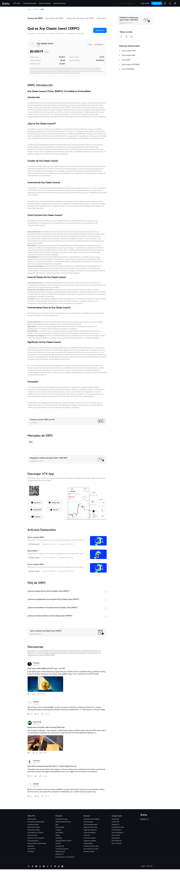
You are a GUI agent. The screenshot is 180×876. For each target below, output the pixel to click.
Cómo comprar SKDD (36, 537)
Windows (37, 517)
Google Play (55, 502)
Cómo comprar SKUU (36, 564)
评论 (31, 714)
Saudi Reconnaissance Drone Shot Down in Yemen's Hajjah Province (52, 766)
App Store (37, 502)
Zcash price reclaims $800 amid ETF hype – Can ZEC (46, 668)
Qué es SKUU (33, 551)
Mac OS (55, 509)
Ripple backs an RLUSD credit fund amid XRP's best (46, 727)
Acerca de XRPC (35, 18)
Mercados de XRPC (54, 18)
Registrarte (100, 30)
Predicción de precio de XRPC (80, 18)
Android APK (37, 509)
